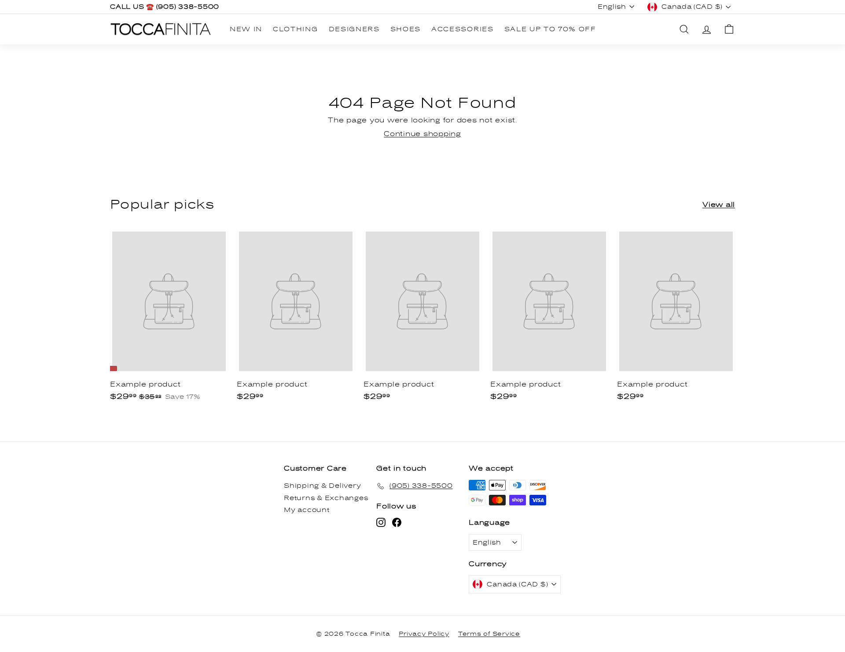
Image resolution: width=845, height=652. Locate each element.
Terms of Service (489, 633)
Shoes (405, 29)
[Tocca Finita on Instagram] (381, 522)
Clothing (295, 29)
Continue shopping (422, 134)
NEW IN (246, 29)
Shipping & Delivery (322, 486)
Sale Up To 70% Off (550, 29)
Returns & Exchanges (326, 498)
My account (307, 510)
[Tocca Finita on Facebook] (396, 522)
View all (718, 205)
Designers (354, 29)
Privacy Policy (424, 633)
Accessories (462, 29)
